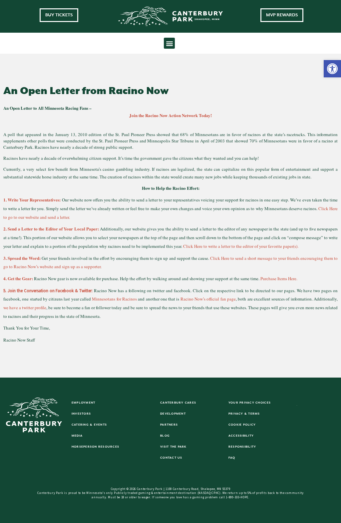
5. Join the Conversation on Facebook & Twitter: (48, 291)
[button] (332, 68)
